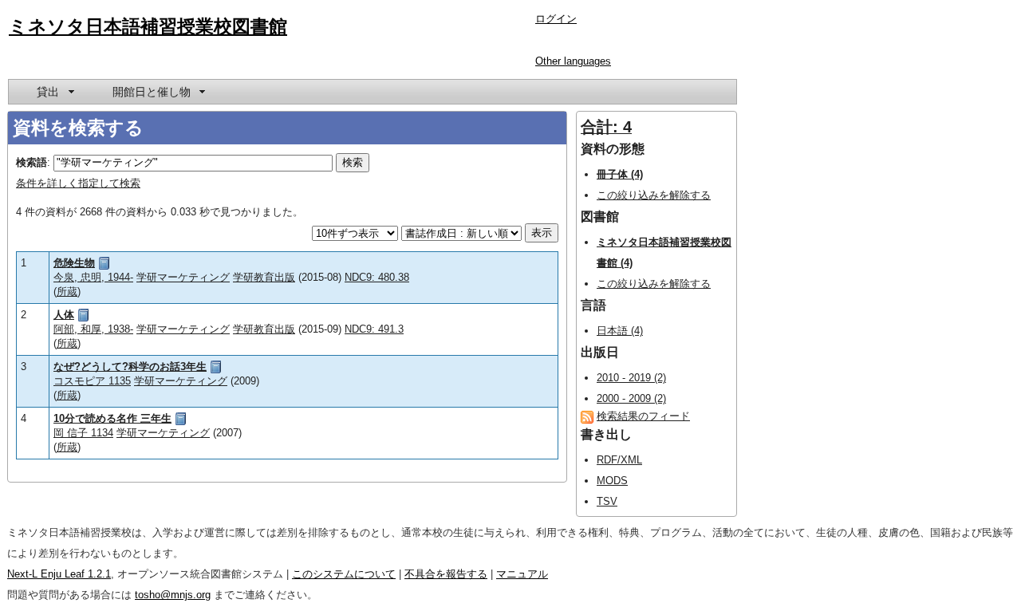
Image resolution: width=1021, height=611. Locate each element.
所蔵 (67, 292)
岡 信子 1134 (83, 433)
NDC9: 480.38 (377, 277)
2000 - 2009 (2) (631, 398)
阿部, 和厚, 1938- (93, 329)
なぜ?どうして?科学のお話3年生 (130, 367)
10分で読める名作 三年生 (112, 418)
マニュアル (522, 574)
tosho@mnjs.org (173, 595)
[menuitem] (54, 92)
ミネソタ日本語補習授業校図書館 (148, 26)
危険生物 (74, 263)
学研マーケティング (183, 277)
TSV (607, 501)
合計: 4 (606, 127)
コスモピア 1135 (92, 381)
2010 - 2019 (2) (631, 378)
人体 (63, 315)
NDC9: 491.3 (374, 329)
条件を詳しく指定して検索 (78, 183)
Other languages (573, 61)
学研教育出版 (264, 277)
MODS (612, 481)
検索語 (31, 162)
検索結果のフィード (643, 416)
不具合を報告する (445, 574)
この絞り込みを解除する (654, 195)
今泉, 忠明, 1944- (93, 277)
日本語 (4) (620, 331)
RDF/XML (619, 460)
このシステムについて (344, 574)
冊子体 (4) (620, 174)
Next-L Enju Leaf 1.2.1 (59, 574)
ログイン (556, 19)
